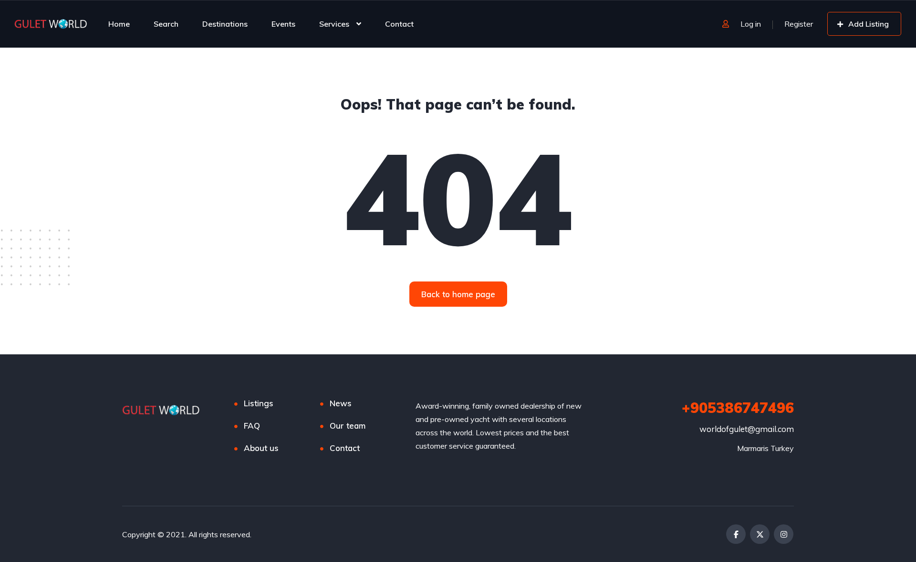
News (341, 403)
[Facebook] (736, 534)
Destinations (225, 24)
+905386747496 (738, 408)
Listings (258, 403)
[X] (760, 534)
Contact (399, 24)
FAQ (252, 426)
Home (119, 24)
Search (166, 24)
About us (261, 448)
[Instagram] (783, 534)
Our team (347, 426)
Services (334, 24)
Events (283, 24)
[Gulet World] (51, 24)
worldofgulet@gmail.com (746, 429)
